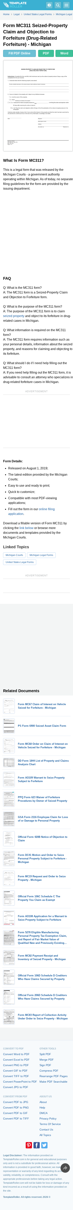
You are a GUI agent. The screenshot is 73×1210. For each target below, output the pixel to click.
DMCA (43, 1113)
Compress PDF (49, 1070)
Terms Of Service (50, 1124)
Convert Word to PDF (16, 1054)
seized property (13, 316)
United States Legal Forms (20, 562)
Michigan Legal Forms (41, 555)
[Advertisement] (36, 232)
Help (42, 1107)
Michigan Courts (14, 555)
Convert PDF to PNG (16, 1107)
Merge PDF (47, 1059)
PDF (46, 53)
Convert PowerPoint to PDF (20, 1081)
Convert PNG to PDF (16, 1065)
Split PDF (45, 1054)
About (43, 1102)
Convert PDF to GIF (15, 1113)
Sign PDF (45, 1065)
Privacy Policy (48, 1118)
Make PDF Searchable (53, 1081)
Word (64, 53)
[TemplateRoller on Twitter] (44, 1145)
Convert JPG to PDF (15, 1087)
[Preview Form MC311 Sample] (38, 105)
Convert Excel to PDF (16, 1059)
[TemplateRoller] (13, 5)
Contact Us (46, 1129)
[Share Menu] (65, 1168)
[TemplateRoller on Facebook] (36, 1145)
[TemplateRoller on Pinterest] (29, 1145)
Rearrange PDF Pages (54, 1076)
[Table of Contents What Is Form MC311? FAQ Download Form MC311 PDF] (49, 5)
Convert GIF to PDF (15, 1070)
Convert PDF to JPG (15, 1102)
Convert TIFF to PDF (16, 1076)
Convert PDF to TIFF (16, 1118)
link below (26, 528)
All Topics (45, 1135)
